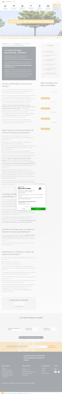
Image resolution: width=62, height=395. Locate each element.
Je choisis (24, 208)
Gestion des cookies (22, 202)
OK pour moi (38, 208)
